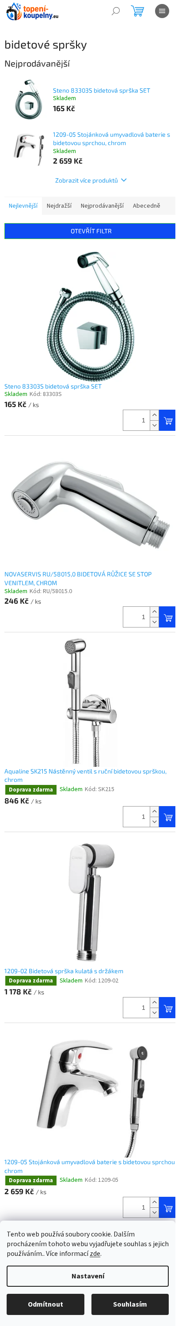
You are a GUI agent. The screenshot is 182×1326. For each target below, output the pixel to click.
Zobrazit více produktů (86, 180)
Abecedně (146, 206)
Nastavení (88, 1276)
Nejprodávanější (102, 206)
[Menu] (162, 11)
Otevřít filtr (91, 231)
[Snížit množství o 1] (154, 425)
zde (95, 1254)
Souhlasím (130, 1304)
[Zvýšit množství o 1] (154, 415)
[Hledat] (116, 11)
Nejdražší (59, 206)
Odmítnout (45, 1304)
